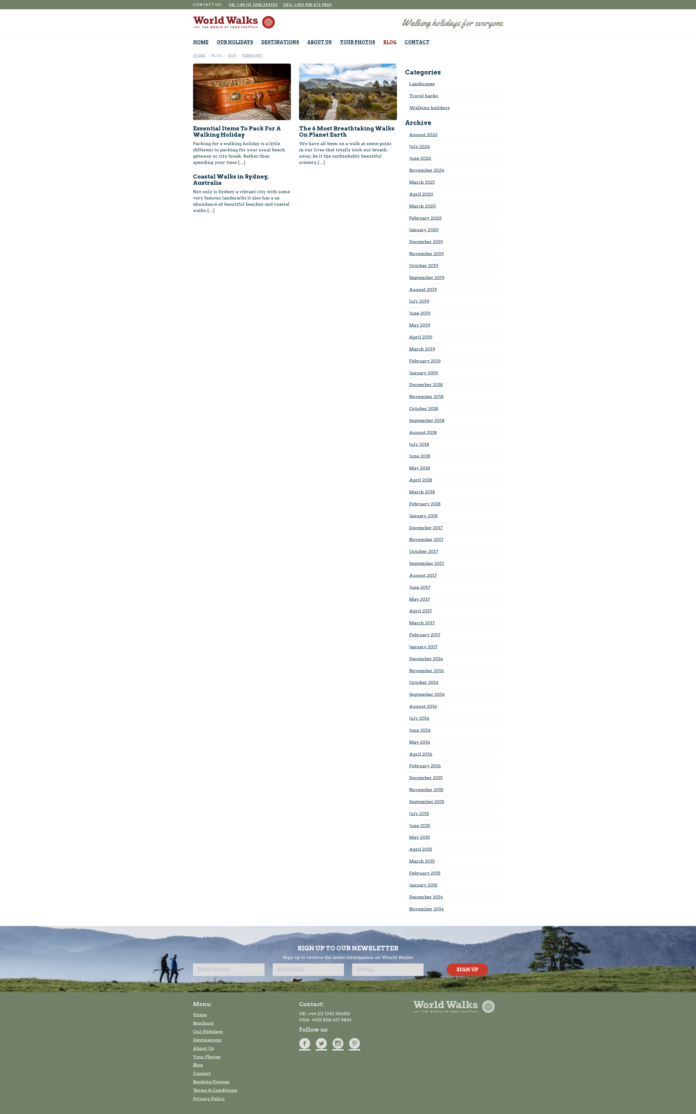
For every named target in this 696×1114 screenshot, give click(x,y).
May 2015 (419, 837)
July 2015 (419, 813)
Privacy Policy (209, 1098)
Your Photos (206, 1056)
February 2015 (424, 873)
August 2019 (423, 289)
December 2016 (426, 658)
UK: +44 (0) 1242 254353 (253, 4)
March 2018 (422, 492)
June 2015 (419, 825)
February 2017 (424, 634)
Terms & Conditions (215, 1090)
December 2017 (426, 527)
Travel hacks (423, 95)
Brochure (203, 1023)
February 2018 (425, 503)
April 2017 (420, 611)
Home (200, 1014)
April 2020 (421, 194)
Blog (198, 1065)
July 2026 (419, 146)
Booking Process (211, 1081)
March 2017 (422, 622)
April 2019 (420, 337)
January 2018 (423, 515)
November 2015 (426, 789)
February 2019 (425, 361)
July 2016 (419, 718)
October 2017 (423, 551)
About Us (203, 1048)
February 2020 (425, 218)
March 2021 (422, 182)
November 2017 (426, 539)
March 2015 (422, 861)
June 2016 (419, 730)
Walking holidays (429, 107)
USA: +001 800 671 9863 (307, 4)
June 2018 (419, 456)
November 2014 (426, 909)
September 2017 (426, 563)
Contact (202, 1073)
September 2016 (427, 694)
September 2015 (426, 801)
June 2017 (419, 587)
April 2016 (420, 754)
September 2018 (427, 420)
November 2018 (426, 396)
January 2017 (423, 646)
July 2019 (419, 301)
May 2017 (419, 599)
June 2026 (420, 158)
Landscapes (422, 83)
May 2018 (419, 468)
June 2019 (419, 313)
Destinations (207, 1040)
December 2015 (426, 777)
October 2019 (423, 265)
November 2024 (426, 170)
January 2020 (424, 229)
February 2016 (425, 765)
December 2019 (426, 241)
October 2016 (423, 682)
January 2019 (423, 372)
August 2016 (423, 706)
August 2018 (423, 432)
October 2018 (423, 408)
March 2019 (422, 349)
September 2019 (427, 277)
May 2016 (419, 742)
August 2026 (423, 134)
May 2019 (419, 325)
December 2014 (426, 897)
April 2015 (420, 849)
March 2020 (422, 206)
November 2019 (426, 253)
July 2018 (419, 444)
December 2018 (426, 384)
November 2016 (426, 670)
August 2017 (423, 575)
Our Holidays (208, 1031)
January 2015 (423, 885)
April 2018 (420, 480)
